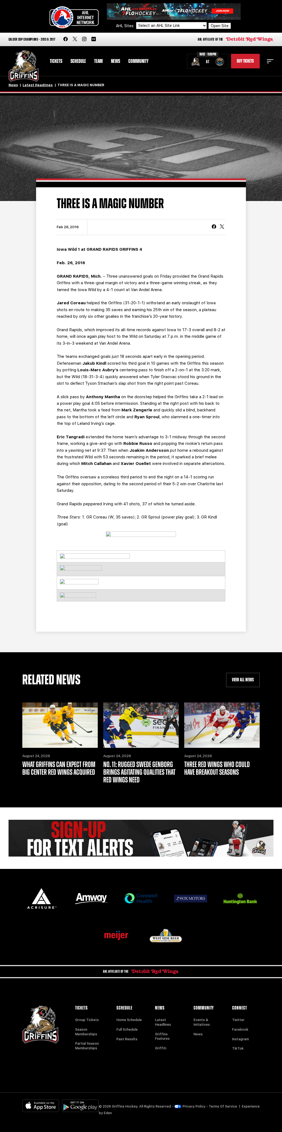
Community (138, 61)
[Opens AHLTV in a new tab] (174, 11)
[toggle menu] (270, 61)
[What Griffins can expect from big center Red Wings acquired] (60, 725)
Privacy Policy (194, 1106)
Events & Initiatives (202, 1022)
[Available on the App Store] (40, 1106)
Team (98, 61)
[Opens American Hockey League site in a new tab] (74, 17)
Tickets (56, 61)
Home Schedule (129, 1020)
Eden (108, 1113)
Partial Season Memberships (87, 1046)
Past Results (126, 1039)
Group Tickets (87, 1020)
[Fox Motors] (190, 898)
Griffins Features (162, 1036)
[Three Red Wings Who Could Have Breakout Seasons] (222, 725)
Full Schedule (127, 1029)
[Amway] (91, 898)
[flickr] (93, 39)
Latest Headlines (38, 85)
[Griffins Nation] (141, 838)
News (115, 61)
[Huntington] (240, 898)
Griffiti (160, 1048)
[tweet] (222, 227)
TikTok (238, 1048)
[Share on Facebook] (214, 227)
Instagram (240, 1039)
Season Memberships (86, 1032)
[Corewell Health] (141, 898)
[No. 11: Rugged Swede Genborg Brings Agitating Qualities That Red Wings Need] (141, 725)
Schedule (78, 61)
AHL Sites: (125, 26)
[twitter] (75, 39)
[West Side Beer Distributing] (165, 935)
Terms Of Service (223, 1106)
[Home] (24, 66)
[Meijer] (116, 935)
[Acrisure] (41, 898)
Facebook (240, 1029)
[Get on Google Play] (80, 1106)
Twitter (238, 1020)
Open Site (220, 26)
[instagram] (84, 39)
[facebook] (65, 39)
